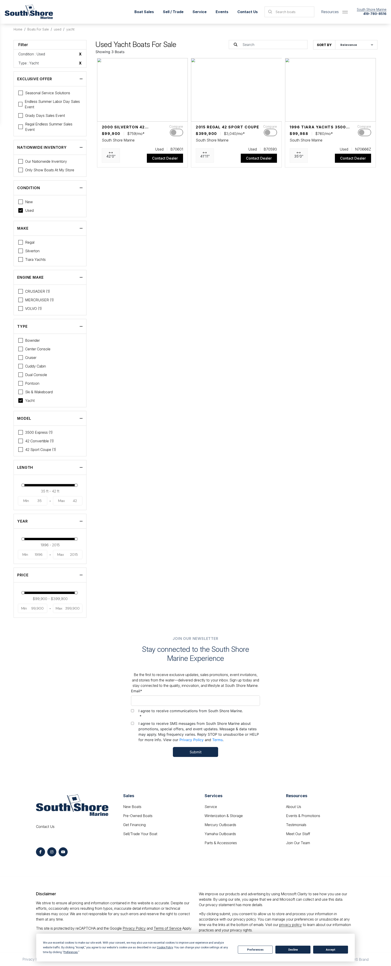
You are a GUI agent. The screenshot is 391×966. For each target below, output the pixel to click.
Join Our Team (298, 843)
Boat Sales (144, 11)
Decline (293, 949)
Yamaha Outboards (220, 834)
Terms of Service (167, 928)
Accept (330, 949)
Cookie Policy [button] (165, 947)
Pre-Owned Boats (138, 815)
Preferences (255, 949)
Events (222, 11)
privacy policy (290, 924)
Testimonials (296, 824)
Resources (330, 11)
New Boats (132, 806)
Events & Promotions (303, 815)
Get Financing (134, 824)
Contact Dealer (165, 158)
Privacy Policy (191, 739)
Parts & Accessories (221, 843)
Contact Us (247, 11)
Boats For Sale (38, 29)
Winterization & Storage (224, 815)
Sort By (324, 45)
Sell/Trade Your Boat (140, 834)
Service (211, 806)
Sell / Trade (173, 11)
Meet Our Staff (298, 834)
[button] (104, 115)
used (57, 29)
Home (18, 29)
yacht (70, 29)
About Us (293, 806)
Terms (217, 739)
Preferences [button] (71, 952)
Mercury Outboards (220, 824)
